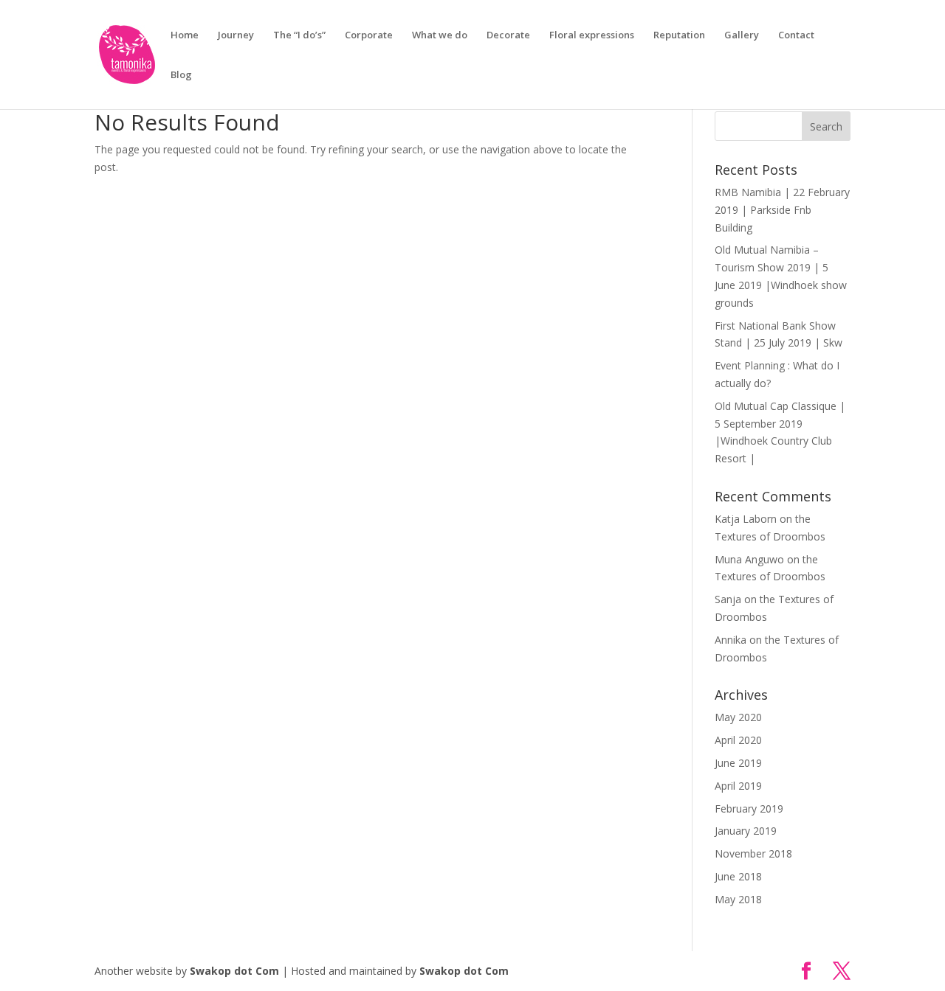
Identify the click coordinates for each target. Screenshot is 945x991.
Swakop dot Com (234, 971)
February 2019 (749, 809)
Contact (796, 35)
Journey (236, 35)
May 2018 (738, 899)
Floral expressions (591, 35)
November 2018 (753, 853)
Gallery (741, 35)
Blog (181, 75)
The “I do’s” (299, 35)
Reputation (679, 35)
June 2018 (738, 876)
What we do (439, 35)
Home (185, 35)
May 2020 (738, 717)
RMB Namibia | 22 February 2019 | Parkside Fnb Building (782, 209)
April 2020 (738, 740)
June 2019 (738, 763)
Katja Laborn (746, 519)
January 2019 (746, 831)
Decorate (508, 35)
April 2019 (738, 786)
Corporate (369, 35)
